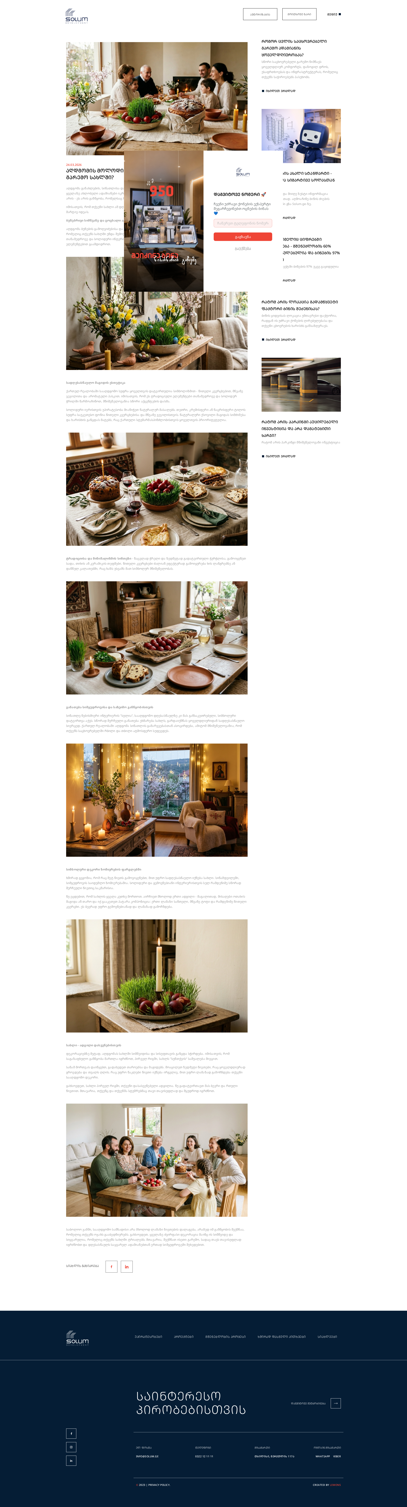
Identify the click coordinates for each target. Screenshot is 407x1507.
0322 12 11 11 (204, 1456)
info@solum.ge (147, 1456)
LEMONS (335, 1485)
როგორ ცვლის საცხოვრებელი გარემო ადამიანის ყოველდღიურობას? (294, 48)
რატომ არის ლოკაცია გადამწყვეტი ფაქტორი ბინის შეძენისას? (300, 305)
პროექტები (184, 1337)
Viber (337, 1456)
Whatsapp (323, 1456)
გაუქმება (243, 248)
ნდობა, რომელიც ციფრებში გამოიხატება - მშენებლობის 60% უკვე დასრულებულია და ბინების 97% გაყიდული (301, 249)
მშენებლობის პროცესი (225, 1337)
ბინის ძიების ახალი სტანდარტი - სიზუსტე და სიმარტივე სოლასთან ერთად (298, 180)
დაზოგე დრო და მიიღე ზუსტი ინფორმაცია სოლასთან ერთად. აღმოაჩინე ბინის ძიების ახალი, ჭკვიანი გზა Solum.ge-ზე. (295, 199)
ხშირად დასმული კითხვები (282, 1337)
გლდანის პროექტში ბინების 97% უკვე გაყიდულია (300, 266)
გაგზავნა (243, 236)
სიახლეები (327, 1337)
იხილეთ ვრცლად (281, 91)
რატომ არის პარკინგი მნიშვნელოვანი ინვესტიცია (301, 442)
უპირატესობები (148, 1337)
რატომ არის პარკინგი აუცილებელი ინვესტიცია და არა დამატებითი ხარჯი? (300, 428)
